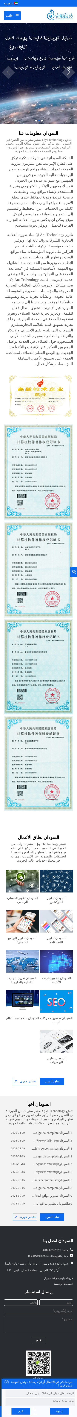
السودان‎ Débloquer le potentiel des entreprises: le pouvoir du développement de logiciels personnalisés (52, 1148)
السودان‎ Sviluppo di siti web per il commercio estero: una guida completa (52, 1133)
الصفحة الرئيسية (63, 1283)
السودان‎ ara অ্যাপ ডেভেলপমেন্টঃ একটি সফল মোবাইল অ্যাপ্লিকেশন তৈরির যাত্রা (52, 1140)
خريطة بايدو (66, 1278)
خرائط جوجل (51, 1278)
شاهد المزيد (52, 1081)
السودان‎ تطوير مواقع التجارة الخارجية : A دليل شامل (52, 1196)
